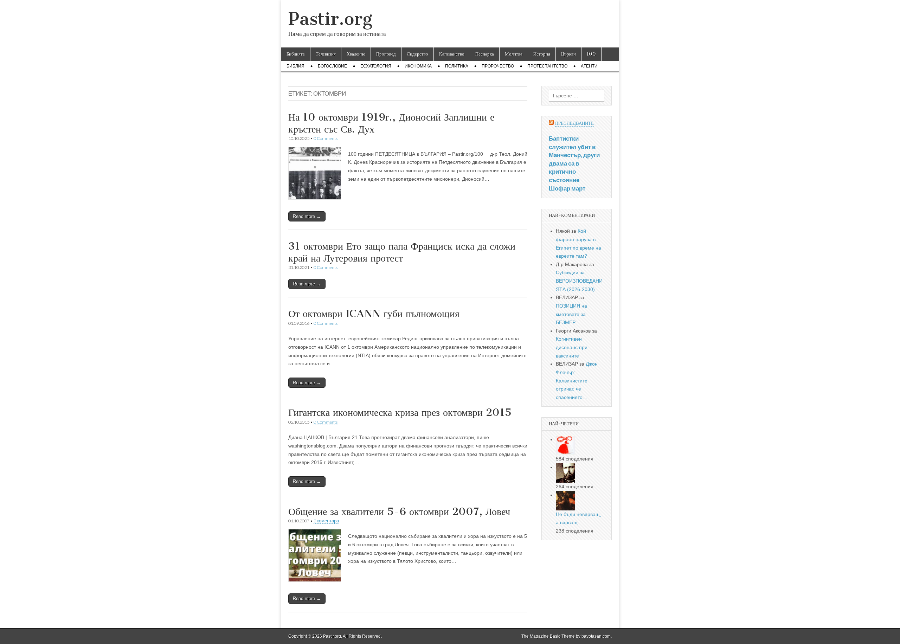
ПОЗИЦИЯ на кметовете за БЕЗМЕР (571, 314)
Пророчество (498, 66)
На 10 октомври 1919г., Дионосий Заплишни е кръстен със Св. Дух (391, 123)
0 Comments (326, 138)
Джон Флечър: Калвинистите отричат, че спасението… (577, 380)
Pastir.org (330, 19)
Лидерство (417, 54)
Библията (296, 54)
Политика (456, 66)
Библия (295, 66)
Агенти (589, 66)
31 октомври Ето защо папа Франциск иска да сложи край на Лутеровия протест (401, 252)
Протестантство (547, 66)
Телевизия (326, 54)
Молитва (513, 54)
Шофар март (567, 188)
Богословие (332, 66)
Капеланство (451, 54)
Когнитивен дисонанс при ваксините (571, 347)
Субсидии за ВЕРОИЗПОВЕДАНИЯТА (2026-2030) (579, 281)
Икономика (418, 66)
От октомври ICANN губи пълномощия (373, 313)
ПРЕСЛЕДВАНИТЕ (574, 123)
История (541, 54)
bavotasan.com (596, 636)
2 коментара (326, 520)
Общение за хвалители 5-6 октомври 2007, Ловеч (399, 511)
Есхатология (375, 66)
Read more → (307, 216)
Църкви (568, 54)
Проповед (386, 54)
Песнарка (484, 54)
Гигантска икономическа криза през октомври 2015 (400, 412)
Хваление (356, 54)
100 (591, 54)
